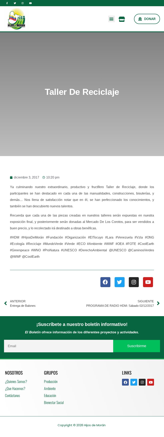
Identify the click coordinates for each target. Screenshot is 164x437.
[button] (111, 19)
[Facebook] (105, 282)
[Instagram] (23, 3)
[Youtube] (30, 3)
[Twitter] (15, 3)
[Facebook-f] (7, 3)
